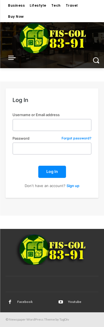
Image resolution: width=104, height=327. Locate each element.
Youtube (74, 302)
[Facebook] (10, 302)
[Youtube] (60, 302)
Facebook (25, 302)
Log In (52, 171)
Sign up (73, 185)
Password (52, 138)
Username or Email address (36, 115)
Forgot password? (77, 138)
